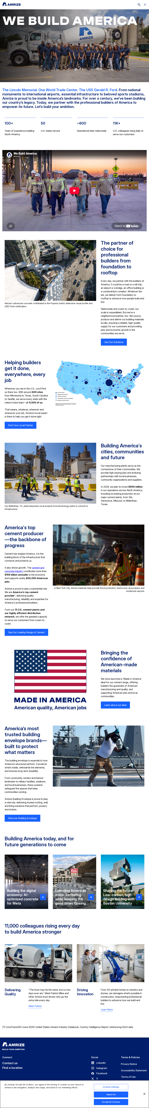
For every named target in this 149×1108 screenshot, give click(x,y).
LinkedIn (98, 1062)
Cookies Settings (111, 1087)
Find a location (12, 1068)
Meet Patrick (35, 1006)
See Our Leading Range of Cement (26, 632)
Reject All (111, 1094)
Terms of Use (128, 1076)
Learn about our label (115, 705)
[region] (74, 1094)
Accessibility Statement (134, 1070)
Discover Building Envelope (22, 818)
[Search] (139, 4)
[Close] (144, 1094)
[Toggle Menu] (145, 4)
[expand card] (43, 897)
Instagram (99, 1068)
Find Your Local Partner (20, 425)
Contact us (10, 1063)
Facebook (99, 1073)
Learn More (107, 1009)
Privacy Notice (129, 1064)
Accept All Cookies (111, 1102)
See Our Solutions (113, 342)
